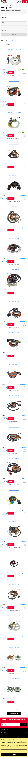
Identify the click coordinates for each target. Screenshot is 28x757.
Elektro (11, 5)
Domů (2, 5)
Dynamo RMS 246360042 (14, 647)
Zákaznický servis (4, 729)
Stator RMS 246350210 (14, 521)
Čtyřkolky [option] (4, 17)
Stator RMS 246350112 (14, 427)
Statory (16, 5)
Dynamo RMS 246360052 (14, 678)
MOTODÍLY (7, 5)
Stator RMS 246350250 (14, 144)
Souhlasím (14, 746)
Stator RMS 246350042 (14, 238)
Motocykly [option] (4, 20)
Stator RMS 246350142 (14, 490)
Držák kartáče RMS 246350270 (14, 615)
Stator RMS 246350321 (14, 175)
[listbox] (14, 18)
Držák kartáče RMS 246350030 (14, 49)
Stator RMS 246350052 (14, 269)
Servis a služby (4, 735)
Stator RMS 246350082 (14, 332)
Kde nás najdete (4, 732)
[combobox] (14, 15)
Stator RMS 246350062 (14, 301)
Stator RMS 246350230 (14, 584)
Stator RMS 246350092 (14, 364)
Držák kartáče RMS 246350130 (14, 112)
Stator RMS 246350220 (14, 553)
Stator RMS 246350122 (14, 458)
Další (17, 709)
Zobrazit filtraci (6, 44)
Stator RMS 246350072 (14, 81)
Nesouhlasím (14, 751)
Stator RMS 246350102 (14, 395)
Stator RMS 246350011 (14, 206)
